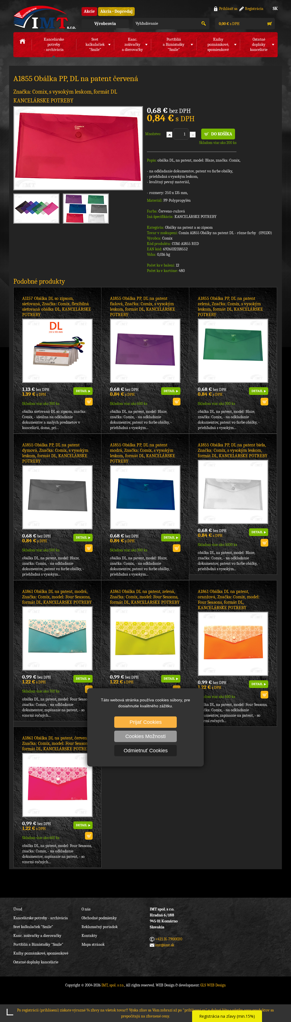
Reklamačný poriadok (100, 927)
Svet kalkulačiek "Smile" (33, 927)
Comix (167, 238)
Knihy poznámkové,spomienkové (218, 44)
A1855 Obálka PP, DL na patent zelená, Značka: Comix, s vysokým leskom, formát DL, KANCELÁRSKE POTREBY (230, 306)
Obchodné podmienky (99, 918)
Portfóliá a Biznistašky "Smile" (38, 944)
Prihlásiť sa (228, 8)
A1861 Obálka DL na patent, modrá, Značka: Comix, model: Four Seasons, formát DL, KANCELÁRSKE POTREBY (57, 597)
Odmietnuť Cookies (146, 750)
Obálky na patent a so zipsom (189, 227)
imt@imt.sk (164, 945)
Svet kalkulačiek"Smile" (95, 44)
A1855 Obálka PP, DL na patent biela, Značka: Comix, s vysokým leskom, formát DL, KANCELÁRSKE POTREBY (232, 450)
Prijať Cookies (146, 722)
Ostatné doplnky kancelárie (35, 962)
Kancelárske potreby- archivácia (54, 44)
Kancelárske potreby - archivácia (40, 918)
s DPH (229, 23)
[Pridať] (169, 134)
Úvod (17, 909)
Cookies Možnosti (145, 736)
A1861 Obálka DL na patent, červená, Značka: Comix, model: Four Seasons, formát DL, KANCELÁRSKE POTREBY (57, 743)
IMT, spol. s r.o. (44, 17)
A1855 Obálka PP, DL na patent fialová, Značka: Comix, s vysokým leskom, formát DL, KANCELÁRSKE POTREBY (142, 306)
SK (275, 8)
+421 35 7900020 (168, 939)
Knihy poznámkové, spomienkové (40, 953)
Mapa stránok (93, 944)
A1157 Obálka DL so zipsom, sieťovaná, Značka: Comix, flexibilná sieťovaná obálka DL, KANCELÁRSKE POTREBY (56, 306)
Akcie (89, 11)
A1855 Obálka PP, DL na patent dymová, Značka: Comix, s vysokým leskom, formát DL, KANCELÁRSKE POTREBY (55, 453)
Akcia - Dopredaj (116, 11)
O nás (86, 909)
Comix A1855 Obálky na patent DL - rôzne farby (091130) (225, 232)
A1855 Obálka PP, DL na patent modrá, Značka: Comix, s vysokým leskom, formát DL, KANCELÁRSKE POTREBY (142, 453)
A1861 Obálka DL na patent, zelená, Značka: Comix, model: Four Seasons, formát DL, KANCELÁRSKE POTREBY (145, 597)
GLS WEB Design (213, 985)
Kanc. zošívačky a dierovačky (37, 936)
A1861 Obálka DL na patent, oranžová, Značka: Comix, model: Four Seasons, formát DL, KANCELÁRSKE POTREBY (228, 599)
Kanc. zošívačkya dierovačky (132, 44)
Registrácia (254, 8)
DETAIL (81, 391)
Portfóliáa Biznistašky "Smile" (173, 44)
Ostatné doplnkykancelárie (258, 44)
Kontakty (89, 936)
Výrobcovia (105, 23)
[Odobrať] (193, 134)
